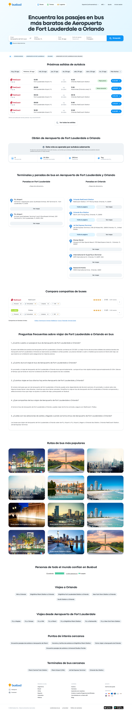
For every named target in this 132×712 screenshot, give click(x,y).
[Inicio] (10, 56)
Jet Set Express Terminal (82, 225)
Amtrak (48, 320)
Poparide (64, 320)
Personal (16, 303)
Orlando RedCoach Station (83, 199)
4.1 (20, 314)
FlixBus (30, 310)
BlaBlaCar (54, 320)
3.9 (58, 303)
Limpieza (43, 303)
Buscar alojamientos (19, 43)
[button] (30, 38)
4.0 (35, 314)
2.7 (58, 314)
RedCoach (31, 299)
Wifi (55, 303)
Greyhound (42, 320)
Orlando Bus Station (81, 212)
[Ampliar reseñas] (119, 302)
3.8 (35, 303)
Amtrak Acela (72, 320)
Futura (60, 320)
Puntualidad (30, 303)
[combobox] (18, 38)
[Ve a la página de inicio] (15, 4)
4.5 (21, 303)
